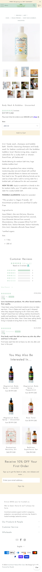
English (19, 546)
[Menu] (1, 5)
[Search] (34, 5)
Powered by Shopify (8, 567)
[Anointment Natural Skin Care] (21, 5)
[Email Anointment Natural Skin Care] (17, 540)
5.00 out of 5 (26, 263)
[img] (6, 293)
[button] (7, 110)
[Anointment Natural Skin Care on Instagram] (24, 540)
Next (25, 15)
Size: (3, 122)
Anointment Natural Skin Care (16, 565)
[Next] (38, 43)
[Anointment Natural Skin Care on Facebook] (21, 540)
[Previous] (3, 43)
